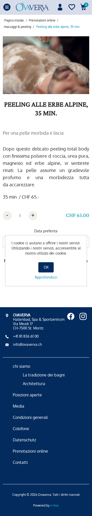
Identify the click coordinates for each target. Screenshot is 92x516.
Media (18, 406)
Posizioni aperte (27, 394)
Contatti (20, 462)
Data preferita (45, 231)
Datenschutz (24, 439)
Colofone (21, 428)
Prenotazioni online (30, 451)
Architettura (34, 383)
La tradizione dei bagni (44, 374)
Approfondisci (46, 277)
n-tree (54, 505)
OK (46, 267)
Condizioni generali (30, 417)
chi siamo (21, 366)
